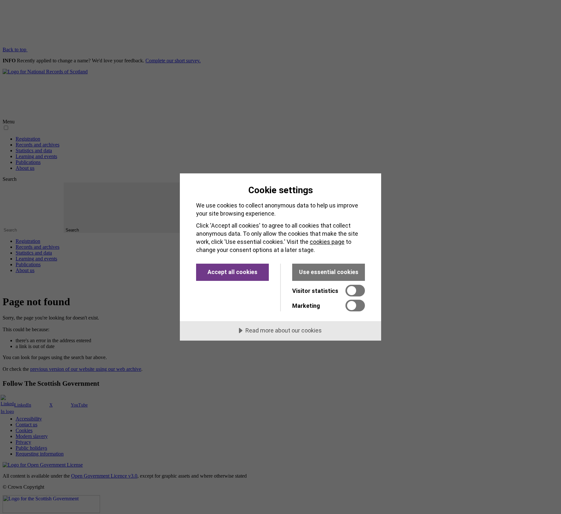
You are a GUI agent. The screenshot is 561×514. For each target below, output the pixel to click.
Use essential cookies (328, 272)
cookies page (327, 241)
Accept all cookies (232, 272)
